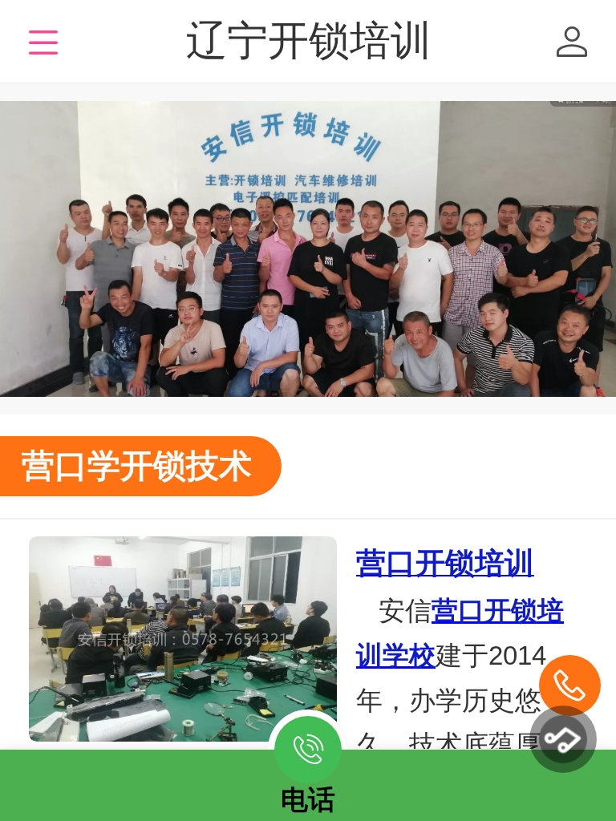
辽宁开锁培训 (309, 40)
